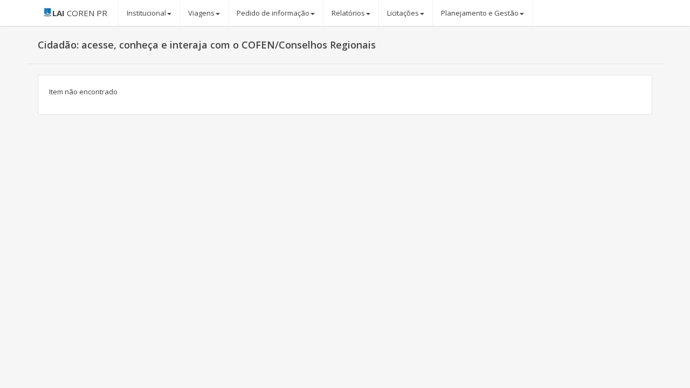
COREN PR (79, 13)
